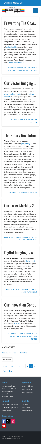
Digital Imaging (31, 261)
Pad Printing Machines (10, 404)
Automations (6, 411)
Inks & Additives (27, 386)
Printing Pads (27, 389)
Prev (11, 366)
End (10, 371)
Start (5, 366)
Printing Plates (27, 392)
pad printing (25, 144)
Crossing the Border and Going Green (15, 353)
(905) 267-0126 (18, 2)
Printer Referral (27, 411)
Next (4, 371)
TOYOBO (17, 324)
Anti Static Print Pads (16, 62)
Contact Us (26, 407)
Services (25, 404)
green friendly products (12, 94)
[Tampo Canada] (7, 9)
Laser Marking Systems (10, 407)
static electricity (11, 47)
